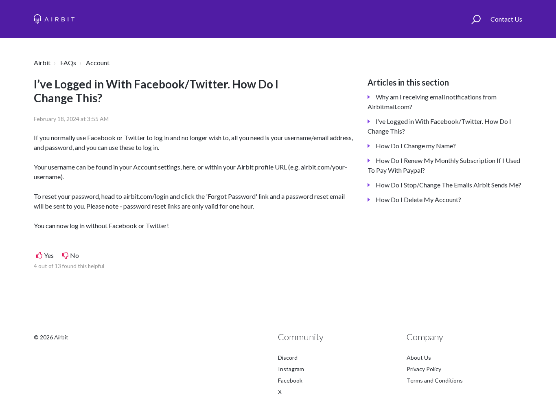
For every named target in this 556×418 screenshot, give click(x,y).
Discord (288, 357)
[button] (476, 19)
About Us (419, 357)
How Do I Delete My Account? (418, 199)
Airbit (42, 62)
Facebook (290, 380)
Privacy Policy (424, 368)
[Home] (54, 19)
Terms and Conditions (435, 380)
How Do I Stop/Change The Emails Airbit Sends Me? (448, 185)
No (74, 255)
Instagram (291, 368)
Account (97, 62)
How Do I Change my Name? (416, 146)
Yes (49, 255)
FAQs (68, 62)
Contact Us (506, 19)
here (189, 167)
